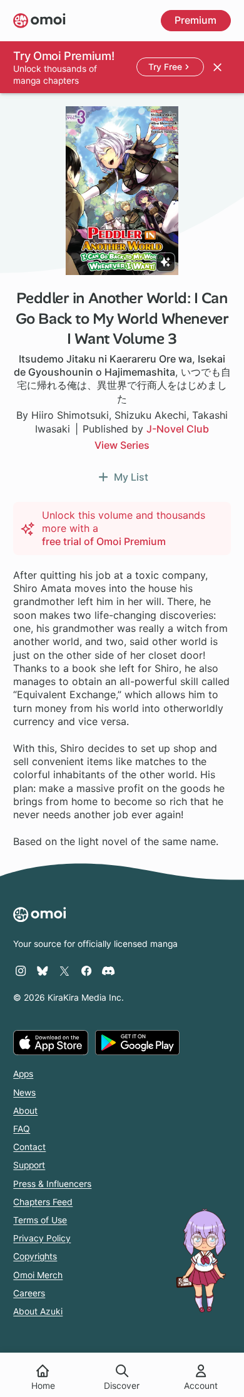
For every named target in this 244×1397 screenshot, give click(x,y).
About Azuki (38, 1311)
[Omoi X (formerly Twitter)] (64, 971)
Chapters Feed (43, 1202)
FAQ (21, 1129)
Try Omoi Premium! (63, 56)
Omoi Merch (38, 1275)
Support (29, 1165)
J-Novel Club (177, 429)
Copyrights (35, 1256)
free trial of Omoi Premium (104, 541)
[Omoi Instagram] (20, 971)
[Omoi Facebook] (86, 971)
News (24, 1093)
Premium (195, 20)
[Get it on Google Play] (137, 1042)
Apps (23, 1074)
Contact (29, 1147)
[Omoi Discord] (108, 971)
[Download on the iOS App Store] (50, 1042)
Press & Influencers (52, 1184)
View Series (122, 445)
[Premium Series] (165, 262)
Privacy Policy (42, 1238)
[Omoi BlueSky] (42, 971)
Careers (29, 1293)
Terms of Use (40, 1220)
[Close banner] (217, 67)
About (25, 1111)
